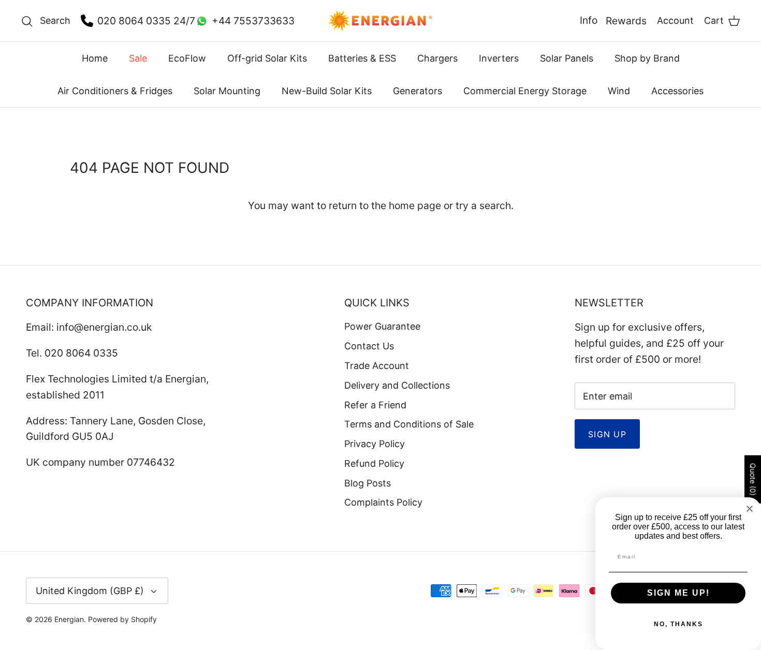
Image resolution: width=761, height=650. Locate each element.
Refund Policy (374, 463)
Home (95, 58)
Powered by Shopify (122, 619)
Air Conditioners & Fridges (114, 90)
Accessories (677, 90)
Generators (417, 90)
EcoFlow (187, 58)
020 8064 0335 (134, 20)
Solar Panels (566, 58)
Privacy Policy (374, 443)
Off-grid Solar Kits (267, 58)
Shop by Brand (647, 58)
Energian (69, 619)
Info (588, 20)
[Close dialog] (749, 509)
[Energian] (380, 20)
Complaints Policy (383, 502)
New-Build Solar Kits (327, 90)
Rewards (626, 20)
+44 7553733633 (253, 20)
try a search (483, 205)
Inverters (499, 58)
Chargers (437, 58)
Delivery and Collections (397, 385)
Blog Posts (367, 483)
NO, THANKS (678, 624)
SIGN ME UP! (678, 592)
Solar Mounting (227, 90)
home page (415, 205)
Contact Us (369, 346)
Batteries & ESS (362, 58)
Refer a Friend (375, 405)
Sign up (607, 434)
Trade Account (376, 365)
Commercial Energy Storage (525, 90)
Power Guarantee (382, 326)
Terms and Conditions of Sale (409, 424)
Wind (619, 90)
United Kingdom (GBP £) (90, 590)
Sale (138, 58)
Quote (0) (753, 479)
